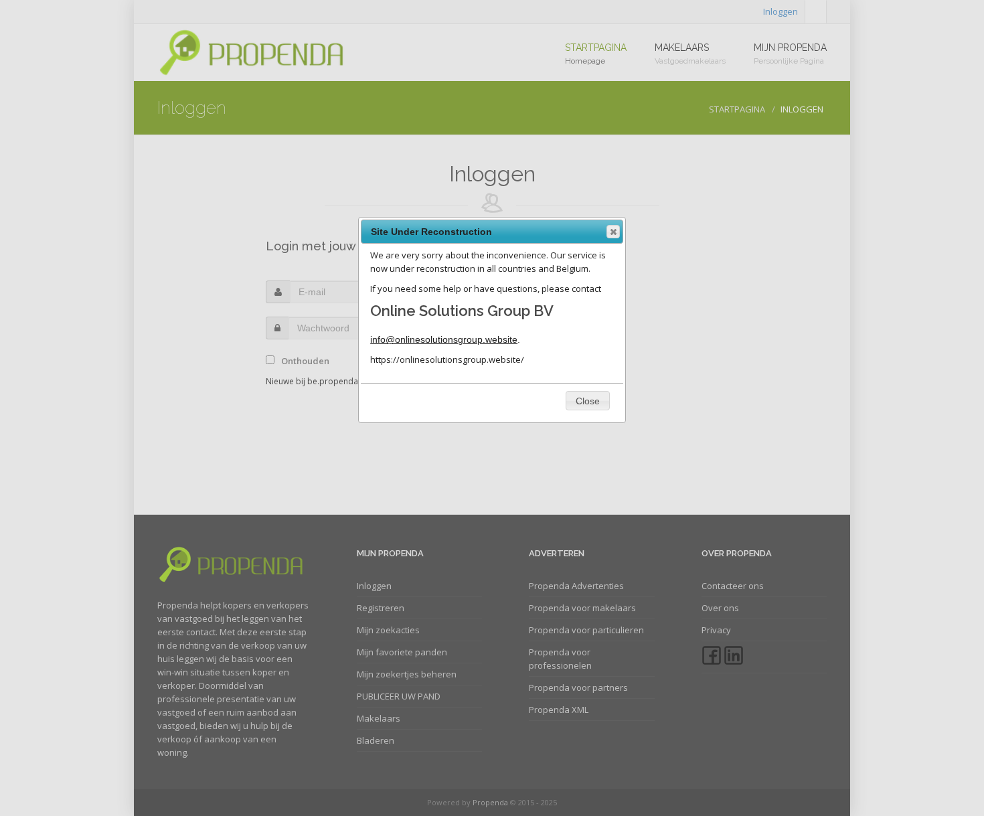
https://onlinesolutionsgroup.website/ (447, 359)
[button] (613, 231)
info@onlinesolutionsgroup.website (443, 339)
